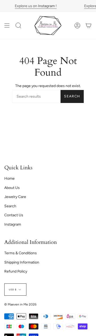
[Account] (77, 25)
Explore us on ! (36, 6)
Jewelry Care (15, 197)
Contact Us (13, 215)
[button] (18, 25)
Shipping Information (21, 262)
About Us (12, 188)
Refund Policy (15, 271)
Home (9, 178)
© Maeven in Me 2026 (20, 304)
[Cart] (88, 25)
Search (72, 96)
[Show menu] (7, 25)
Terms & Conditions (20, 253)
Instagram (12, 224)
